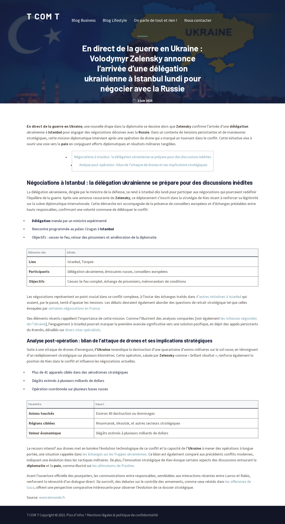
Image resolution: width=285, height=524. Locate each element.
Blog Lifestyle (115, 20)
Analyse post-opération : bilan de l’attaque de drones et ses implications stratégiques (143, 165)
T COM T (43, 16)
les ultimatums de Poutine (113, 465)
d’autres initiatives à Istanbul (218, 296)
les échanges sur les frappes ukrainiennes (115, 454)
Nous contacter (197, 20)
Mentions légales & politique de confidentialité (122, 515)
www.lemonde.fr (52, 497)
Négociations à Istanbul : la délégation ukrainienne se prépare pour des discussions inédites (142, 157)
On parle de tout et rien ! (155, 20)
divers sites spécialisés (82, 329)
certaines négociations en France (74, 308)
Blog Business (84, 20)
